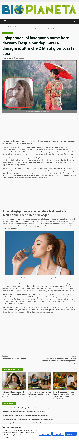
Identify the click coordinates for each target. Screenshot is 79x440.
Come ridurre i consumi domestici (15, 357)
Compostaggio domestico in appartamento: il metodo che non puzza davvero (29, 423)
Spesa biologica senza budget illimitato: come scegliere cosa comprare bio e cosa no (65, 381)
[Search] (74, 21)
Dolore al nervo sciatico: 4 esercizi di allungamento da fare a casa (39, 381)
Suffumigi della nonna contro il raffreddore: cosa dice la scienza (14, 381)
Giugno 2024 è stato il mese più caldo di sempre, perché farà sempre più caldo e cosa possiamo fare (58, 359)
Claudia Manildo (8, 58)
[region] (39, 432)
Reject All (58, 434)
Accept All (70, 434)
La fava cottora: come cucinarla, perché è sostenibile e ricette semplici (26, 415)
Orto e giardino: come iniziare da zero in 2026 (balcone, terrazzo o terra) (27, 419)
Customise (45, 434)
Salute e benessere (7, 33)
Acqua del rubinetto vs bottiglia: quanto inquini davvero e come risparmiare (28, 408)
